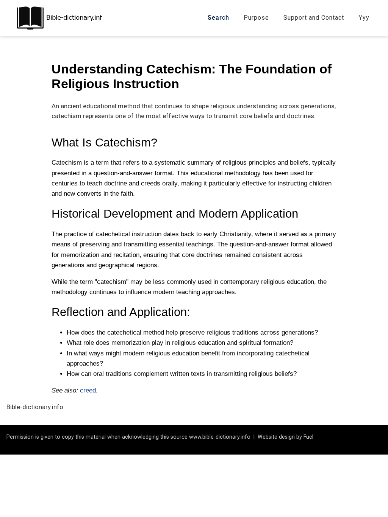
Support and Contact (313, 17)
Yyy (364, 17)
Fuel (308, 437)
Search (218, 17)
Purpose (256, 17)
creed (88, 390)
